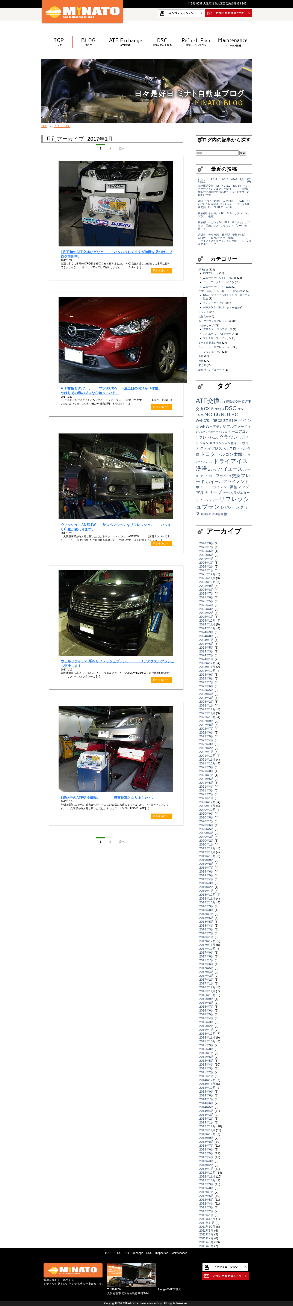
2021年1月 (206, 798)
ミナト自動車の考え (210, 342)
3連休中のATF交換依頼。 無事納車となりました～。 (108, 797)
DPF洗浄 (219, 409)
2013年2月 (206, 1165)
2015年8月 (206, 1049)
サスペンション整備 (223, 443)
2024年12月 (207, 620)
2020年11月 (207, 806)
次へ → (124, 148)
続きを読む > (160, 270)
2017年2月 (206, 979)
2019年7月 (206, 867)
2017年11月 (207, 945)
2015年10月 (207, 1041)
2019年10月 (207, 856)
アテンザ (219, 426)
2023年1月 (206, 705)
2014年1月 (206, 1122)
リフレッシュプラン (194, 42)
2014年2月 (206, 1118)
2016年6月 (206, 1010)
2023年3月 (206, 697)
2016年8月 (206, 1002)
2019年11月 (207, 852)
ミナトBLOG (62, 126)
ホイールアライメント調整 (216, 487)
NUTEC (229, 414)
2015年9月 (206, 1045)
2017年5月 (206, 968)
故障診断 (206, 514)
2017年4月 (206, 972)
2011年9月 (206, 1230)
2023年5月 (206, 690)
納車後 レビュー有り (211, 369)
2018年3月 (206, 929)
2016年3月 (206, 1022)
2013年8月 (206, 1141)
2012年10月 (207, 1180)
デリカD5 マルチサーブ (217, 329)
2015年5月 (206, 1060)
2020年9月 (206, 813)
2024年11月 (207, 624)
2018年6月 (206, 917)
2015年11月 (207, 1037)
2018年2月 (206, 933)
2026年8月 (206, 543)
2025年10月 (207, 582)
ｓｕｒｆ (203, 312)
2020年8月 (206, 817)
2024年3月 (206, 651)
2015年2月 (206, 1072)
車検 (224, 514)
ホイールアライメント (227, 481)
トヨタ (208, 454)
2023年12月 (207, 663)
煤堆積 (216, 514)
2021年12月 (207, 755)
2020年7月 (206, 821)
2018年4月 (206, 925)
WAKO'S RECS (209, 421)
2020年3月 (206, 836)
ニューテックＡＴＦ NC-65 (220, 277)
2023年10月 (207, 670)
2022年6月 (206, 732)
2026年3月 (206, 562)
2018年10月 (207, 902)
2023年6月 (206, 686)
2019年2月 (206, 887)
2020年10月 (207, 809)
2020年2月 (206, 840)
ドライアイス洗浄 (161, 42)
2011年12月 (207, 1219)
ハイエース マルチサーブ (218, 333)
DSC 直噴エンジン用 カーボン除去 (220, 291)
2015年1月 (206, 1076)
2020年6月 (206, 825)
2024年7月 (206, 640)
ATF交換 (123, 42)
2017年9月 (206, 952)
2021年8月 (206, 771)
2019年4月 (206, 879)
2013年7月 (206, 1145)
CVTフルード (211, 273)
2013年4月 (206, 1157)
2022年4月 (206, 740)
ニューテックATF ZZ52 (217, 286)
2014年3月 (206, 1114)
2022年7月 (206, 728)
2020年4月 (206, 833)
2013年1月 (206, 1168)
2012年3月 (206, 1207)
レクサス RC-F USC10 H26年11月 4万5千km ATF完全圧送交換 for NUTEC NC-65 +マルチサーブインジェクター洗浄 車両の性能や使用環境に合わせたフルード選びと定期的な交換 (224, 187)
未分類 (202, 365)
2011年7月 (206, 1238)
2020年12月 (207, 802)
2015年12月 (207, 1033)
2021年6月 (206, 779)
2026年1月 (206, 570)
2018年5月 (206, 921)
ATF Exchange (134, 1253)
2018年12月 (207, 894)
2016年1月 (206, 1029)
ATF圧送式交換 (231, 401)
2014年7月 (206, 1099)
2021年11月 (207, 759)
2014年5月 (206, 1107)
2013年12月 (207, 1126)
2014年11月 (207, 1084)
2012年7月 (206, 1192)
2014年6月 (206, 1103)
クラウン (228, 437)
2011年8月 (206, 1234)
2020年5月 (206, 829)
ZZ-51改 (230, 420)
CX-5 (209, 408)
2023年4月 (206, 694)
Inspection (161, 1253)
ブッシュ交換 (228, 475)
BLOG (117, 1253)
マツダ (243, 487)
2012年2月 (206, 1211)
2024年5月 (206, 647)
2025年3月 (206, 609)
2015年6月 (206, 1056)
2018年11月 (207, 898)
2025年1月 (206, 616)
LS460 (200, 415)
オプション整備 (230, 42)
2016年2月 (206, 1026)
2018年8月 (206, 910)
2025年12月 (207, 574)
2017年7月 (206, 960)
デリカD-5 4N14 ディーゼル (221, 307)
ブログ (86, 42)
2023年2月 (206, 701)
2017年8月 (206, 956)
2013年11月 (207, 1130)
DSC (231, 408)
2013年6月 (206, 1149)
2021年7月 (206, 775)
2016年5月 (206, 1014)
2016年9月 (206, 999)
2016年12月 (207, 987)
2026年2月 (206, 566)
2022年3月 (206, 744)
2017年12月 (207, 941)
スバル (223, 448)
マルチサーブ (206, 325)
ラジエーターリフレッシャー (215, 347)
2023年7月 (206, 682)
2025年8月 (206, 589)
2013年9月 (206, 1138)
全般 (201, 356)
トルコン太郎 (229, 454)
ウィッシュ (221, 431)
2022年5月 (206, 736)
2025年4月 (206, 605)
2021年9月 (206, 767)
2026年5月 (206, 555)
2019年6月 (206, 871)
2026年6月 (206, 551)
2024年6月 (206, 643)
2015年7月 (206, 1053)
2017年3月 (206, 975)
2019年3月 (206, 883)
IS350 (240, 409)
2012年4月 (206, 1203)
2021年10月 (207, 763)
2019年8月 (206, 863)
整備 (201, 360)
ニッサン (212, 469)
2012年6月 (206, 1195)
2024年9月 (206, 632)
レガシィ (227, 507)
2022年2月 (206, 748)
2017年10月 (207, 948)
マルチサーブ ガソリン (217, 338)
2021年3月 (206, 790)
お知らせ (203, 316)
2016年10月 (207, 995)
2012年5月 (206, 1199)
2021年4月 (206, 786)
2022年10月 (207, 717)
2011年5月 (206, 1246)
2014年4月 (206, 1111)
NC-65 (212, 414)
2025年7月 (206, 593)
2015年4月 (206, 1064)
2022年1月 (206, 751)
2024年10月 (207, 628)
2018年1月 (206, 937)
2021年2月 (206, 794)
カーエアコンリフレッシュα (214, 321)
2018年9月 (206, 906)
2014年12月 (207, 1080)
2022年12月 (207, 709)
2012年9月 (206, 1184)
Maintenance (179, 1253)
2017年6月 (206, 964)
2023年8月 (206, 678)
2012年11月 (207, 1176)
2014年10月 (207, 1087)
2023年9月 (206, 674)
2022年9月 (206, 721)
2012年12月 (207, 1172)
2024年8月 (206, 636)
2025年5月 (206, 601)
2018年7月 (206, 914)
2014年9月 (206, 1091)
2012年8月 (206, 1188)
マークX (227, 492)
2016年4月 (206, 1018)
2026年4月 (206, 558)
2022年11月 (207, 713)
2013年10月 (207, 1134)
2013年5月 (206, 1153)
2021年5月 (206, 782)
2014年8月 (206, 1095)
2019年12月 (207, 848)
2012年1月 (206, 1215)
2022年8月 (206, 724)
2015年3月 (206, 1068)
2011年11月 (207, 1222)
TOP (56, 42)
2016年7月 (206, 1006)
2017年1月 (206, 983)
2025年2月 (206, 612)
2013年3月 (206, 1161)
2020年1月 (206, 844)
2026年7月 (206, 547)
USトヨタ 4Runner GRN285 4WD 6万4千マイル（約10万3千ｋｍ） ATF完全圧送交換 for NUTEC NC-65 (224, 204)
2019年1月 (206, 890)
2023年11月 (207, 667)
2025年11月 (207, 578)
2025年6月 (206, 597)
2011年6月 (206, 1242)
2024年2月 (206, 655)
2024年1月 (206, 659)
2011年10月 (207, 1226)
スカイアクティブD (214, 303)
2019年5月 (206, 875)
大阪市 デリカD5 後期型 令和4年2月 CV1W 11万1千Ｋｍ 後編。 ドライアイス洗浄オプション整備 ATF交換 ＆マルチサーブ (229, 239)
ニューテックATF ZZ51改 (218, 282)
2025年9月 (206, 585)
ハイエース (230, 469)
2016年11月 (207, 991)
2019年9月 (206, 860)
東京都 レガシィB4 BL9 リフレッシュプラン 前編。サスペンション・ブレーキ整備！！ (224, 225)
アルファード (237, 426)
